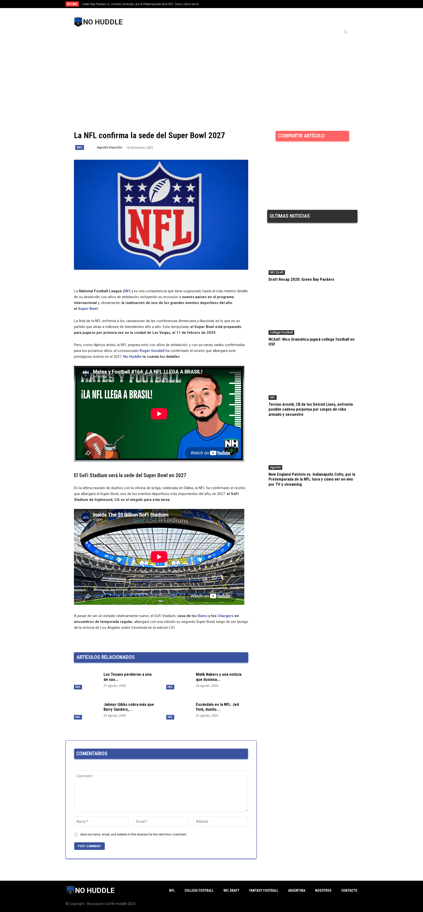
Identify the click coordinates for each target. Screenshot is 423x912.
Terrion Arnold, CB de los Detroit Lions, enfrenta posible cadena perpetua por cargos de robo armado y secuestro (311, 409)
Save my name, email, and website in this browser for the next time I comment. (133, 834)
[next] (228, 4)
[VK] (337, 153)
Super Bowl (88, 308)
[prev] (220, 4)
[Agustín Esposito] (93, 147)
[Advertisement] (211, 72)
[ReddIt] (303, 153)
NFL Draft (276, 272)
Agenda (275, 467)
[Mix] (325, 153)
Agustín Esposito (109, 147)
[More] (348, 153)
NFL (79, 147)
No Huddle (132, 356)
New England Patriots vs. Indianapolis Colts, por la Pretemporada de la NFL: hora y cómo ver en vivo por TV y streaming (312, 479)
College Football (281, 332)
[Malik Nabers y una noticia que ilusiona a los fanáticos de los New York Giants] (178, 679)
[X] (292, 153)
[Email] (314, 153)
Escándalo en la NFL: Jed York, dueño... (217, 707)
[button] (345, 32)
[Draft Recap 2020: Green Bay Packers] (312, 253)
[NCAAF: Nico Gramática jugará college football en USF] (312, 313)
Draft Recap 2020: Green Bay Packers (301, 279)
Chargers (225, 616)
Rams (202, 616)
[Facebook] (280, 153)
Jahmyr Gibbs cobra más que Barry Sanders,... (129, 707)
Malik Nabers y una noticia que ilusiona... (218, 677)
